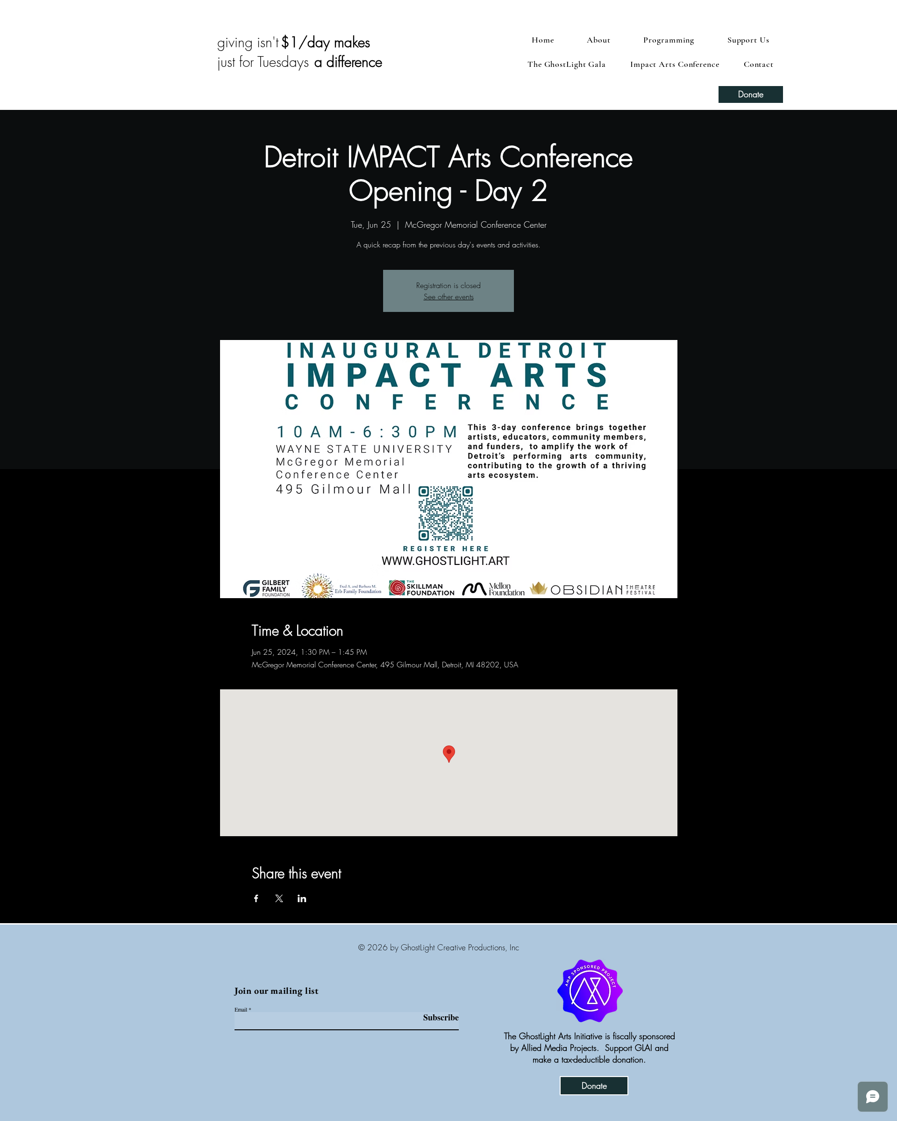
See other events (449, 296)
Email (241, 1009)
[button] (748, 39)
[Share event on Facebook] (256, 898)
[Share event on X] (279, 898)
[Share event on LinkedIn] (302, 898)
